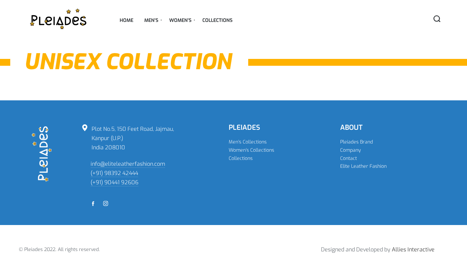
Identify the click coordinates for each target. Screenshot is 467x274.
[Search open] (437, 19)
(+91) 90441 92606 (114, 182)
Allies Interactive (413, 249)
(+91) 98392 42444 (114, 173)
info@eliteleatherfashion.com (128, 163)
